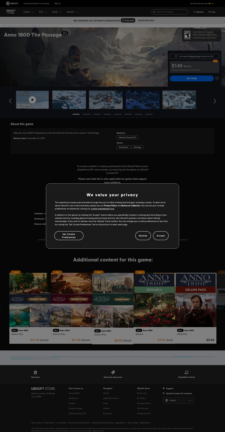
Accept (161, 235)
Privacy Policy (110, 205)
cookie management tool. (103, 208)
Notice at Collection (130, 205)
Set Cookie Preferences (69, 235)
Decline (143, 235)
